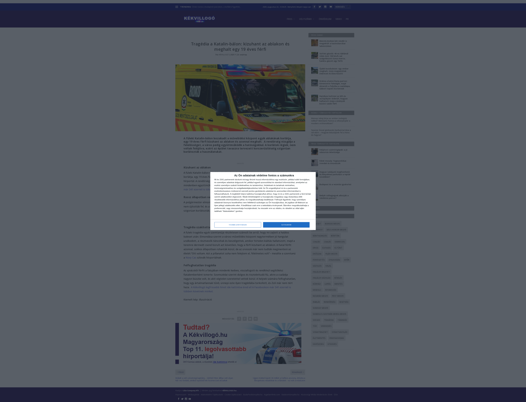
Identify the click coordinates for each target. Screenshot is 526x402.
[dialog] (263, 201)
